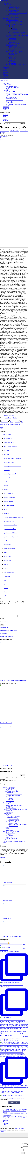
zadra (5, 580)
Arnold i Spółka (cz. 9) (6, 723)
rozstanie (6, 564)
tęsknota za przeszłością (9, 572)
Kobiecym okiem (13, 53)
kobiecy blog (7, 470)
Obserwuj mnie (14, 1102)
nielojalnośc (6, 513)
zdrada (5, 592)
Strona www (3, 621)
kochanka (6, 489)
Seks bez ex (12, 54)
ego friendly (7, 450)
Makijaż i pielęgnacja (14, 43)
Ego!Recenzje (12, 57)
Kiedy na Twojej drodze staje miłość (18, 13)
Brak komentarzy (4, 136)
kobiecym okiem (8, 477)
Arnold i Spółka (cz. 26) (6, 765)
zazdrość (6, 588)
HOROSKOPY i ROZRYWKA (14, 24)
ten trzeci (6, 568)
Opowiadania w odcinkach (12, 10)
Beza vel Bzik (12, 39)
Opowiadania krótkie (11, 6)
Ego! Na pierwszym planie (15, 21)
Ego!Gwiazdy (12, 63)
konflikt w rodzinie (8, 493)
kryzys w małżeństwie (9, 497)
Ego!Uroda (12, 42)
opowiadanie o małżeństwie (10, 525)
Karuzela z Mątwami (17, 33)
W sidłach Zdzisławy (14, 17)
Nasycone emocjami (14, 7)
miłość (5, 509)
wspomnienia (7, 576)
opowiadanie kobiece (9, 521)
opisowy (14, 28)
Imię (1, 616)
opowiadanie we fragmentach (11, 536)
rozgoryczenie (7, 560)
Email (2, 619)
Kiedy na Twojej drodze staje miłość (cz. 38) (14, 1118)
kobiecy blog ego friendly (10, 474)
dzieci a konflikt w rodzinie (10, 446)
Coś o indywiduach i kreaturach (17, 32)
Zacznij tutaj (6, 3)
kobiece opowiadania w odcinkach (12, 458)
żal (4, 584)
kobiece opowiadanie (9, 462)
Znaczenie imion (13, 31)
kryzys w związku (8, 501)
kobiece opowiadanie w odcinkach (12, 466)
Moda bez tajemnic (14, 46)
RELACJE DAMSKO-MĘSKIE (14, 52)
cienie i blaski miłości (9, 442)
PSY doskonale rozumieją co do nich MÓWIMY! (15, 1109)
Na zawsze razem (13, 14)
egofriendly (6, 454)
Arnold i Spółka (13, 11)
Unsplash (15, 418)
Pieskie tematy (12, 38)
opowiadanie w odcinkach (10, 533)
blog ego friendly (7, 434)
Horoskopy (12, 27)
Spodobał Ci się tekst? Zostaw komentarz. (10, 424)
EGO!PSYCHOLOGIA (12, 20)
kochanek (6, 485)
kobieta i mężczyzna (9, 481)
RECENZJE (9, 56)
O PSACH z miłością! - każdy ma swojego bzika (15, 809)
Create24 (2, 1131)
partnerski (14, 29)
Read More (3, 857)
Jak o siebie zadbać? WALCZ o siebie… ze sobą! (15, 1116)
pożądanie (6, 540)
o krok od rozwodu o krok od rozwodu (13, 517)
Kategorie (5, 18)
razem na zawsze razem (9, 548)
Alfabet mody (12, 50)
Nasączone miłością (14, 8)
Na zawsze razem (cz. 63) (9, 415)
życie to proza (7, 595)
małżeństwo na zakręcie (9, 505)
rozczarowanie (7, 556)
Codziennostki (12, 25)
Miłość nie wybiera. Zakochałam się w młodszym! (13, 680)
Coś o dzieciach (13, 22)
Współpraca (6, 68)
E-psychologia (12, 61)
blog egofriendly (8, 438)
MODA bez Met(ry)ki (11, 45)
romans (5, 552)
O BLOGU (6, 67)
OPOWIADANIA (7, 4)
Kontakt (5, 70)
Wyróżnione (6, 839)
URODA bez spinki (11, 40)
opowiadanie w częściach (10, 529)
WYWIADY (9, 60)
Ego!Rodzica (12, 58)
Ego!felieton (9, 15)
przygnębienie (7, 544)
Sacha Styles (8, 418)
